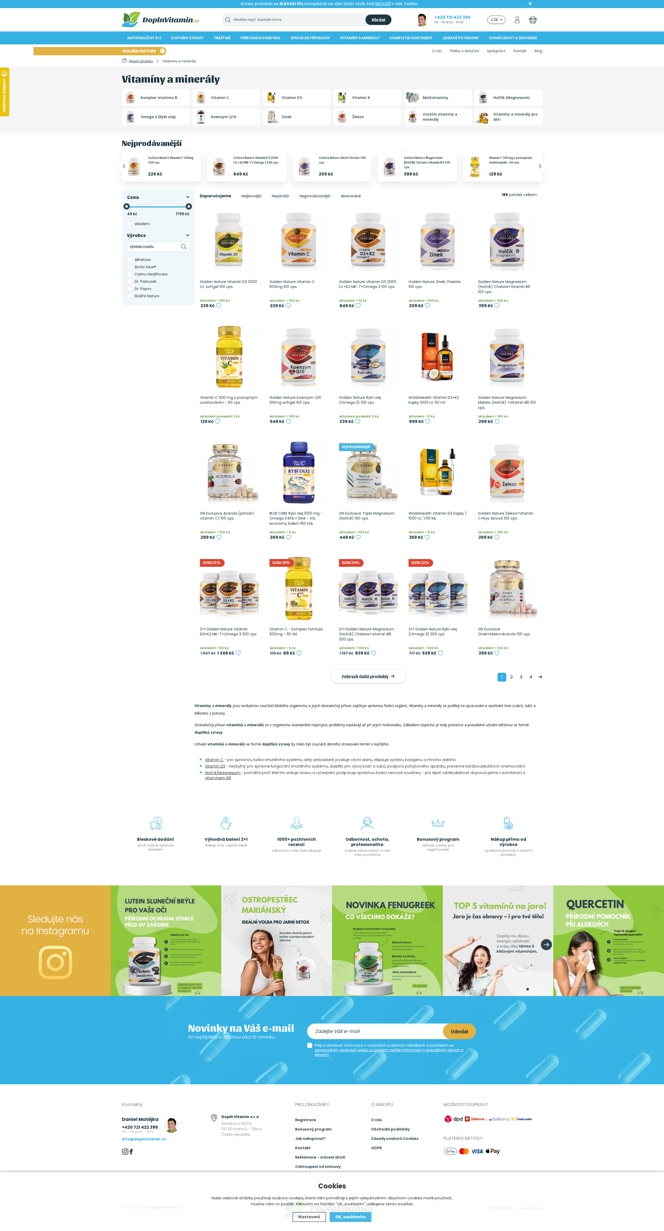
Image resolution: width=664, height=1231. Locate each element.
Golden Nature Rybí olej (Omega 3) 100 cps (360, 400)
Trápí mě (222, 38)
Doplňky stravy (187, 38)
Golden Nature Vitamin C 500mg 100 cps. (292, 284)
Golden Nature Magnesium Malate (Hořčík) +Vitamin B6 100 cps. (507, 402)
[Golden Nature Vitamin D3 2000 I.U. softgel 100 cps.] (229, 240)
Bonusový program (313, 1129)
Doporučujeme (215, 196)
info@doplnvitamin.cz (144, 1139)
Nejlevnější (251, 196)
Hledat (378, 19)
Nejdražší (280, 196)
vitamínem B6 (218, 778)
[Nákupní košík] (533, 19)
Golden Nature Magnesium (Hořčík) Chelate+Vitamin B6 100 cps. (427, 162)
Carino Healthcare (151, 274)
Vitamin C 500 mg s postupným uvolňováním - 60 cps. (229, 400)
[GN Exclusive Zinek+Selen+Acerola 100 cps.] (507, 588)
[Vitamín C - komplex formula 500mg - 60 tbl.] (298, 588)
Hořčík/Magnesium (223, 772)
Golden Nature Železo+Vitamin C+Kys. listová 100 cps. (505, 516)
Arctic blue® (145, 267)
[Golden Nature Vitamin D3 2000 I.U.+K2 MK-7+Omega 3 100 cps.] (368, 240)
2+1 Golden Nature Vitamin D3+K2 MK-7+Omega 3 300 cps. (228, 632)
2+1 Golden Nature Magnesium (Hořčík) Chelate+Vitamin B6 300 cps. (366, 634)
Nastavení (309, 1217)
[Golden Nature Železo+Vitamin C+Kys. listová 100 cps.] (507, 472)
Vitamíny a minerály (359, 38)
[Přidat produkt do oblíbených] (218, 305)
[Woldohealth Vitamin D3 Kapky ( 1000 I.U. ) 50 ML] (437, 472)
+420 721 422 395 (452, 17)
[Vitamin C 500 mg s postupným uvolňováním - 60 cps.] (229, 356)
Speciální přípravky (310, 38)
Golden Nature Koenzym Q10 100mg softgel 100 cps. (295, 400)
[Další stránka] (540, 677)
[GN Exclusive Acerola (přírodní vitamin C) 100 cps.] (229, 472)
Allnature (143, 259)
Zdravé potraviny (461, 38)
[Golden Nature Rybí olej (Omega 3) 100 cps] (368, 356)
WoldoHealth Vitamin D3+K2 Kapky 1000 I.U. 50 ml (434, 400)
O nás (437, 50)
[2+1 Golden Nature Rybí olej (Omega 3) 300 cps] (437, 588)
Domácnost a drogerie (513, 38)
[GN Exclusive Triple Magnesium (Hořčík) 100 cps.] (368, 472)
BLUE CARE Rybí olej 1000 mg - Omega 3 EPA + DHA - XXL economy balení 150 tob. (296, 518)
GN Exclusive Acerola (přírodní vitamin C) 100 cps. (227, 516)
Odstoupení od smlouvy (318, 1166)
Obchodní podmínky (390, 1129)
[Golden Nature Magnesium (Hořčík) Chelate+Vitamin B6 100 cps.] (507, 240)
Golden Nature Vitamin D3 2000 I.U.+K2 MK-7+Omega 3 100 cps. (367, 284)
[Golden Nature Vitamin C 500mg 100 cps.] (298, 240)
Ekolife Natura (147, 296)
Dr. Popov (143, 288)
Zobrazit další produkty (365, 676)
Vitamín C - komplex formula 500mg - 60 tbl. (296, 632)
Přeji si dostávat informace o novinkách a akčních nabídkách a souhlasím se (389, 1050)
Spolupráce (496, 50)
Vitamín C (214, 759)
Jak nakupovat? (310, 1138)
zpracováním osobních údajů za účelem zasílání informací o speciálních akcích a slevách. (389, 1052)
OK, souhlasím (350, 1217)
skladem (142, 223)
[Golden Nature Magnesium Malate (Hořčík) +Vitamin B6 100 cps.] (507, 356)
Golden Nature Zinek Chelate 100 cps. (435, 284)
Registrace (305, 1119)
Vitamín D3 (215, 766)
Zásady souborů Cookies (395, 1138)
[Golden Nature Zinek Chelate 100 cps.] (437, 240)
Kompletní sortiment (411, 38)
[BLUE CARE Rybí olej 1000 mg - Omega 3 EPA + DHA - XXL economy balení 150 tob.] (298, 472)
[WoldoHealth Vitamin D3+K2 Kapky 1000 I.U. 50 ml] (437, 356)
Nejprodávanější (315, 196)
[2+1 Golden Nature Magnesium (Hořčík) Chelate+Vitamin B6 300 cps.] (368, 588)
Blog (538, 50)
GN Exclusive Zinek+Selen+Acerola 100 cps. (504, 632)
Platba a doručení (464, 50)
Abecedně (351, 196)
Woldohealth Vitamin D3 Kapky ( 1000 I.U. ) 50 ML (438, 516)
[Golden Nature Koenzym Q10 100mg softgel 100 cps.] (298, 356)
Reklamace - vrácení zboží (320, 1157)
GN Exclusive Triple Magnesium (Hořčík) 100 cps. (367, 516)
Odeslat (459, 1031)
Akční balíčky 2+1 (144, 38)
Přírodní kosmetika (260, 38)
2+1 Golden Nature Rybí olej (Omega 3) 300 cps (433, 632)
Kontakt (520, 50)
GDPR (376, 1148)
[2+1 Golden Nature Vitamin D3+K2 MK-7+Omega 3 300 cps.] (229, 588)
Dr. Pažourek (145, 281)
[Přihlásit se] (517, 19)
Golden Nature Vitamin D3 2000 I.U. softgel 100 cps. (228, 284)
